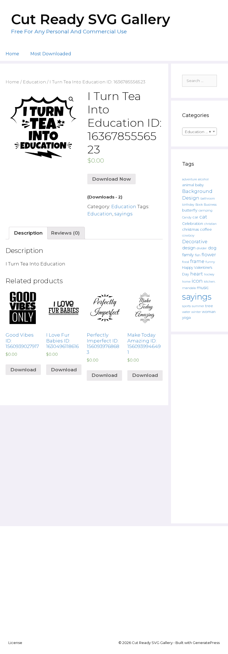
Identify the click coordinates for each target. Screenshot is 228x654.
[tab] (28, 233)
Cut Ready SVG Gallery (90, 19)
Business (210, 205)
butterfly (189, 210)
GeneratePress (206, 642)
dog (212, 247)
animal (188, 185)
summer (198, 306)
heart (196, 274)
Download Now (111, 179)
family (188, 254)
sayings (123, 214)
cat (203, 217)
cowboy (188, 235)
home (186, 282)
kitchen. (209, 282)
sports (186, 306)
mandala (189, 288)
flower (209, 254)
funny (210, 262)
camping (205, 210)
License (15, 642)
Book (199, 205)
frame (197, 261)
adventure (189, 179)
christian (210, 224)
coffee (206, 229)
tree (209, 306)
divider (202, 248)
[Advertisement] (199, 428)
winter (196, 312)
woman (208, 311)
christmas (190, 229)
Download (23, 369)
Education (34, 81)
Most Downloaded (50, 53)
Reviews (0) (65, 233)
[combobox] (199, 131)
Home (12, 53)
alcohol (203, 179)
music (203, 287)
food (185, 262)
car (195, 217)
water (186, 312)
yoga (186, 317)
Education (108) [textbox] (200, 131)
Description (28, 233)
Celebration (192, 224)
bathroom (207, 198)
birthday (188, 205)
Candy (187, 217)
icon (197, 281)
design (188, 247)
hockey (209, 274)
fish (197, 255)
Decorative (194, 241)
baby (199, 185)
